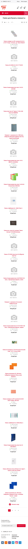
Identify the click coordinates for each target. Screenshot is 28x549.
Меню (6, 13)
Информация (15, 536)
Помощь (14, 538)
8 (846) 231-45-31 (7, 1)
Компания (14, 534)
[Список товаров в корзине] (25, 8)
